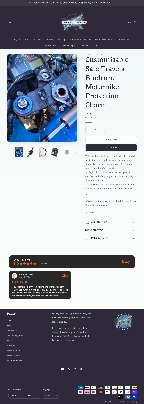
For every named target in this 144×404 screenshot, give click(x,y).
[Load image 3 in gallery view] (43, 152)
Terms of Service (14, 360)
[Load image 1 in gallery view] (19, 152)
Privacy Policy (13, 350)
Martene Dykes (26, 274)
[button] (10, 22)
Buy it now (111, 147)
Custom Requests (15, 335)
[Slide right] (75, 152)
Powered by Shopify (130, 402)
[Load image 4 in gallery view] (54, 152)
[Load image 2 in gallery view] (31, 152)
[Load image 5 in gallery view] (66, 152)
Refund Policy (13, 355)
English (48, 395)
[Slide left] (10, 152)
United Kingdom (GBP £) (21, 395)
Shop (9, 325)
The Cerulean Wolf (116, 402)
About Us (11, 345)
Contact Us (12, 330)
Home (9, 321)
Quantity (89, 123)
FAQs (9, 340)
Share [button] (91, 213)
